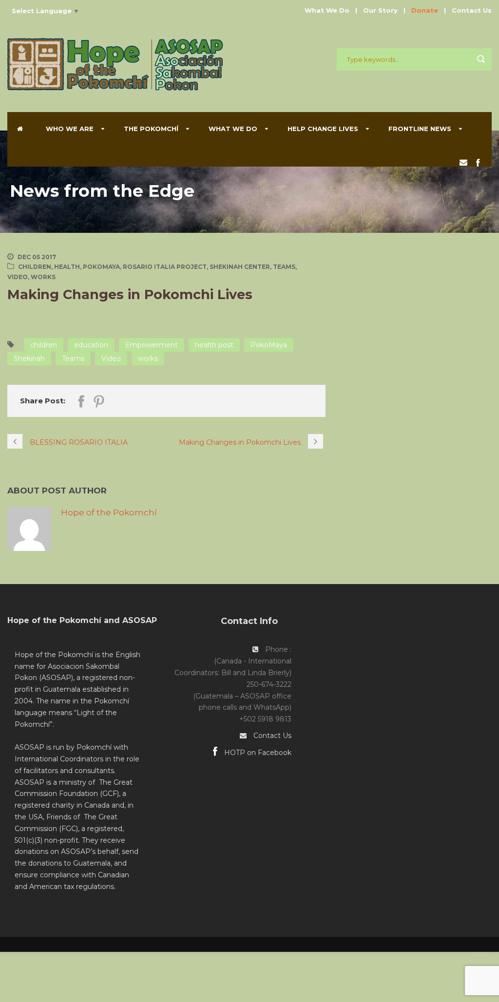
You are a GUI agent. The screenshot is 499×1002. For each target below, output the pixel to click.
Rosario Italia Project (165, 266)
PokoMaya (101, 266)
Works (43, 277)
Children (34, 266)
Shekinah (29, 358)
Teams (284, 266)
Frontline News (419, 128)
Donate (424, 10)
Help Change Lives (323, 128)
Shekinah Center (240, 266)
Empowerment (151, 344)
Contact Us (472, 10)
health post (214, 344)
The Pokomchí (151, 128)
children (43, 344)
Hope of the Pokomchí (109, 512)
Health (67, 266)
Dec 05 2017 (37, 257)
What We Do (327, 10)
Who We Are (70, 128)
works (148, 358)
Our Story (380, 10)
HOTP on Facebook (256, 752)
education (91, 344)
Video (17, 277)
